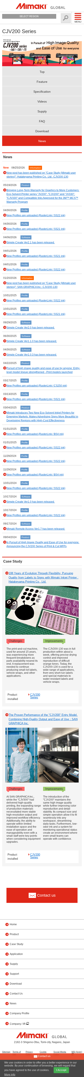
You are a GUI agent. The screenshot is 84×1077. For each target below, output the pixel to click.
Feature (42, 81)
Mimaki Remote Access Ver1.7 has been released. (35, 528)
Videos (42, 101)
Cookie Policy (43, 1053)
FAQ (42, 121)
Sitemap (6, 1052)
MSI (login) (77, 1052)
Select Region (29, 16)
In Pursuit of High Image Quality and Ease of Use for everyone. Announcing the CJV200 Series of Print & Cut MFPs (42, 544)
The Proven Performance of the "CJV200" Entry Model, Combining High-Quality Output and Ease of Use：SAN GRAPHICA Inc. (43, 719)
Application (16, 954)
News (42, 141)
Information (35, 168)
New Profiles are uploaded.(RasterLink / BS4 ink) (35, 434)
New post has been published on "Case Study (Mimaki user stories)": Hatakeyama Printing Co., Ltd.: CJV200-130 (41, 174)
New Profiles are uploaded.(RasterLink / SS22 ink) (35, 215)
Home (13, 924)
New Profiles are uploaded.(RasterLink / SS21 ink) (35, 228)
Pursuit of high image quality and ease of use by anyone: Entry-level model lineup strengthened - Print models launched (43, 370)
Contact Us (16, 993)
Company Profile (19, 1013)
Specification (42, 91)
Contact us (43, 1056)
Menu (78, 21)
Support (14, 973)
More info (9, 1074)
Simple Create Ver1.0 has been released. (30, 501)
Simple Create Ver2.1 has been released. (30, 242)
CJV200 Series (35, 696)
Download (42, 131)
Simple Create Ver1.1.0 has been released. (31, 341)
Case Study (16, 944)
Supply (42, 111)
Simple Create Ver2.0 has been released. (30, 327)
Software (26, 237)
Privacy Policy (29, 1053)
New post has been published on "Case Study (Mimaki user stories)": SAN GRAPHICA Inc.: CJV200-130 (41, 285)
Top (42, 72)
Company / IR (18, 1023)
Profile (25, 210)
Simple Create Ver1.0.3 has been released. (31, 354)
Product (25, 185)
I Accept (61, 1070)
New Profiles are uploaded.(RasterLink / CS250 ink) (36, 385)
